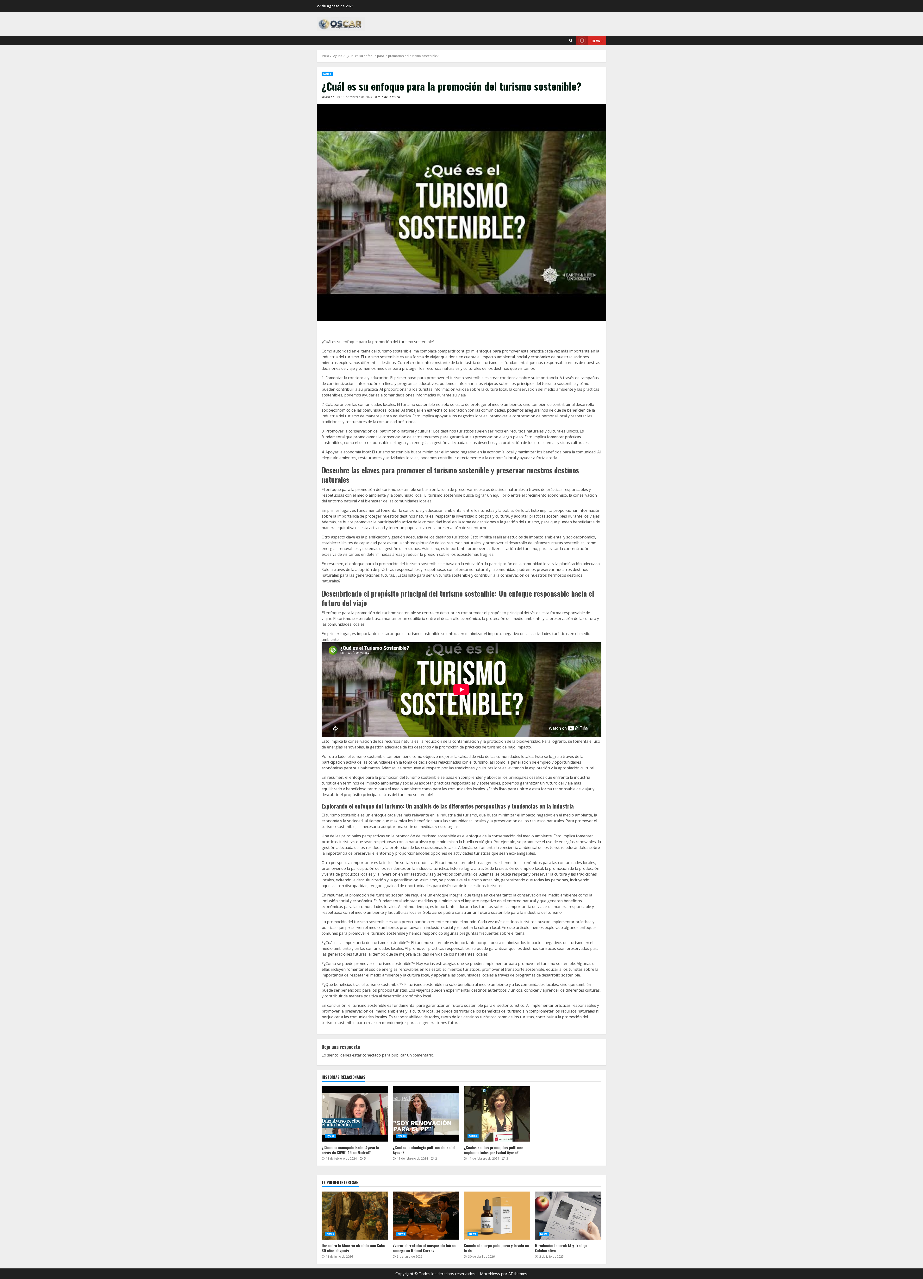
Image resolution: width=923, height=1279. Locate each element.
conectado (371, 1055)
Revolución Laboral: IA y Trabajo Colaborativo (568, 1216)
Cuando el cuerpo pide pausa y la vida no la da (497, 1216)
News (330, 1234)
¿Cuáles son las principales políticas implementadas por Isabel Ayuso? (497, 1114)
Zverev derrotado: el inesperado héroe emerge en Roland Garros (426, 1216)
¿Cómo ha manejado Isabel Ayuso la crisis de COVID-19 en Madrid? (355, 1114)
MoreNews (490, 1273)
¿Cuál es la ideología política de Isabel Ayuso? (426, 1114)
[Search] (571, 40)
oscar (329, 97)
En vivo (597, 40)
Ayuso (327, 73)
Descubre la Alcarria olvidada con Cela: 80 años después (355, 1216)
